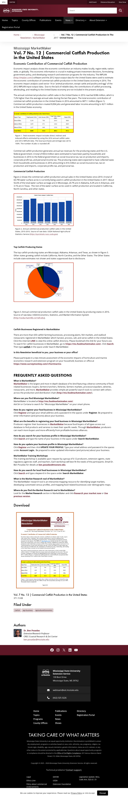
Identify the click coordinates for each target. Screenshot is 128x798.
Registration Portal (11, 27)
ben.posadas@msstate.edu (36, 639)
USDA (55, 780)
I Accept (102, 793)
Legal (28, 777)
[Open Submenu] (72, 20)
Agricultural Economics (43, 610)
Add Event (93, 2)
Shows (58, 723)
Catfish (17, 610)
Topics (15, 20)
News (68, 20)
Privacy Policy (76, 793)
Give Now (122, 2)
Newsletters (26, 37)
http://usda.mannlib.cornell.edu (29, 317)
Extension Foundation (62, 784)
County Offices (29, 20)
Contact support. (74, 770)
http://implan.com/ (23, 77)
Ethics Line (31, 780)
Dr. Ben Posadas (32, 630)
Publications (45, 20)
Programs (38, 719)
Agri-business (28, 610)
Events (58, 20)
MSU (4, 2)
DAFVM (12, 2)
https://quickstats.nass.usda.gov (43, 234)
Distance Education (108, 2)
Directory (80, 20)
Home (5, 20)
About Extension (97, 20)
